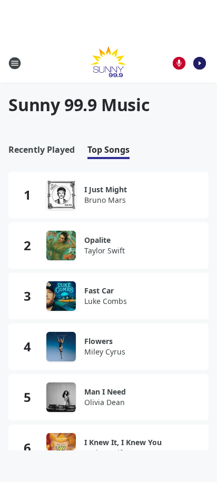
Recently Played (41, 149)
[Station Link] (108, 63)
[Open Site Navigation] (14, 63)
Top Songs (108, 149)
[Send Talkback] (179, 63)
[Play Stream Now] (199, 63)
